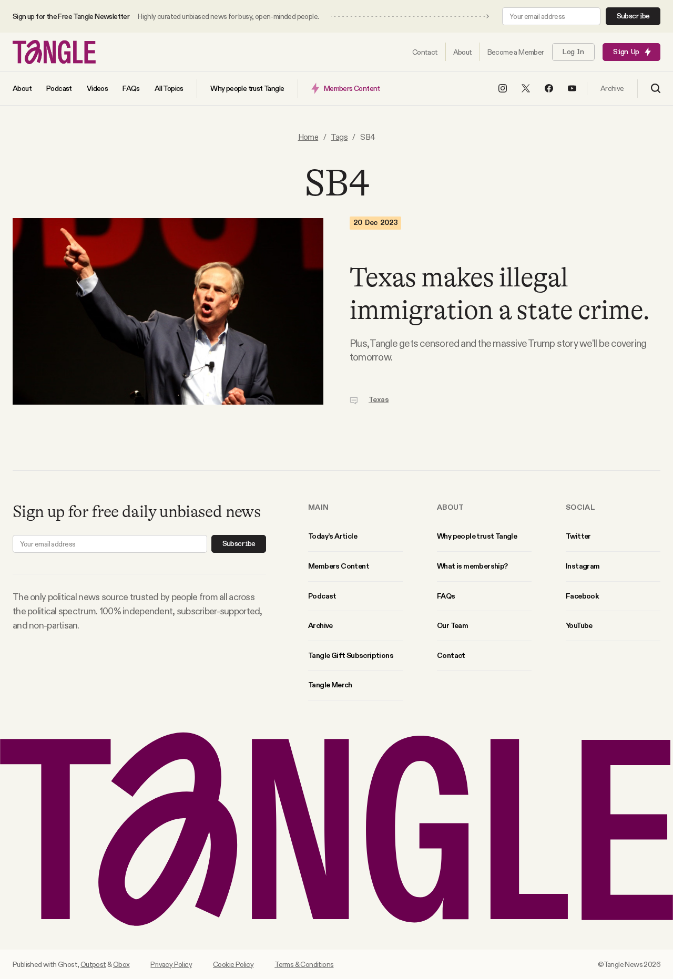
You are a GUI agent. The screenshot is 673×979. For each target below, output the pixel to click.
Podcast (322, 596)
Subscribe (633, 16)
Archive (320, 625)
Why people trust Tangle (477, 536)
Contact (451, 655)
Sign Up (626, 52)
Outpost (93, 964)
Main (318, 507)
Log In (573, 52)
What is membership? (472, 566)
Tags (339, 137)
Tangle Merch (330, 684)
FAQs (446, 596)
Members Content (338, 566)
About (450, 507)
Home (308, 137)
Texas (379, 400)
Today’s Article (332, 536)
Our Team (452, 625)
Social (580, 507)
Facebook (582, 596)
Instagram (583, 566)
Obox (121, 964)
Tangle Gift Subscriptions (350, 655)
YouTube (579, 625)
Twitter (578, 536)
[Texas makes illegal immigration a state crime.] (168, 311)
